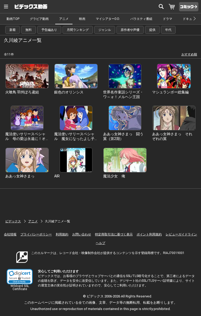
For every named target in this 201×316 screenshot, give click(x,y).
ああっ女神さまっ (20, 176)
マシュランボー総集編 (170, 92)
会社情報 (10, 234)
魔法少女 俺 (114, 176)
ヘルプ (100, 243)
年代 (168, 30)
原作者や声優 (130, 30)
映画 (82, 19)
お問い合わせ (81, 234)
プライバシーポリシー (36, 234)
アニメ (64, 19)
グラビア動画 (39, 19)
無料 (28, 30)
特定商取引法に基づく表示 (114, 234)
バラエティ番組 (141, 19)
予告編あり (49, 30)
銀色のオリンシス (68, 92)
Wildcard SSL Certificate (19, 287)
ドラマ (167, 19)
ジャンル (104, 30)
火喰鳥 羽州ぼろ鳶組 (22, 92)
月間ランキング (78, 30)
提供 (152, 30)
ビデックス (13, 221)
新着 (12, 30)
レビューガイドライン (181, 234)
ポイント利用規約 (149, 234)
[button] (20, 276)
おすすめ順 (189, 54)
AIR (57, 176)
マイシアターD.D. (108, 19)
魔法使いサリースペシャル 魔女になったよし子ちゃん (74, 138)
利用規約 (62, 234)
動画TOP (13, 19)
